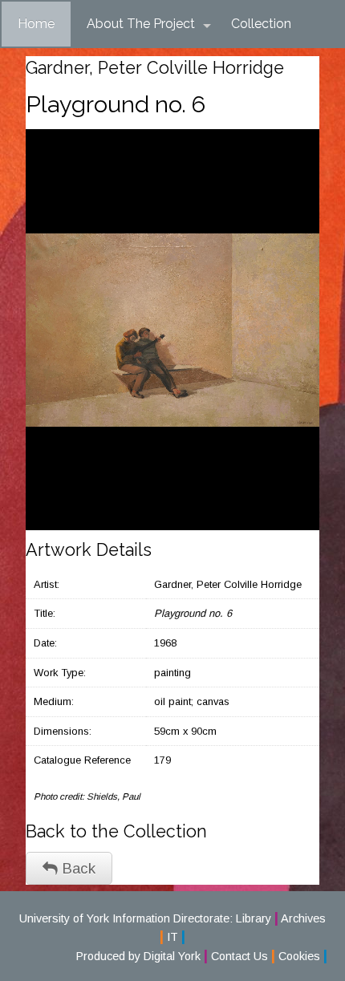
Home (36, 23)
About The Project (141, 23)
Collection (261, 23)
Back (76, 868)
